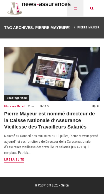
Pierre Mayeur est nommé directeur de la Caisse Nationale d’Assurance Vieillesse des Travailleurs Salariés (49, 120)
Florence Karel (14, 106)
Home (65, 27)
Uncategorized (16, 98)
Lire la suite (14, 159)
